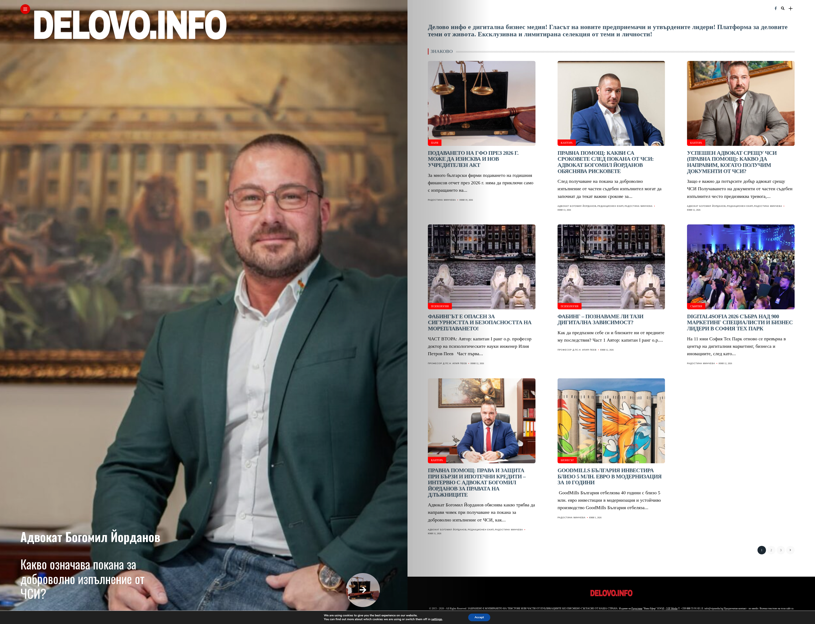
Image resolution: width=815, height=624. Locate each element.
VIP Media (671, 608)
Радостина (636, 608)
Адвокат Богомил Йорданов (90, 536)
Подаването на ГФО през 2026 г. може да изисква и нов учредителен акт (473, 159)
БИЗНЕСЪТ (567, 460)
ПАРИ (434, 142)
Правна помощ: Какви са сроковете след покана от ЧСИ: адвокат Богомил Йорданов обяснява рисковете (606, 162)
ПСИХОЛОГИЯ (440, 306)
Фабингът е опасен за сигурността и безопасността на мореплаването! (479, 322)
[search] (782, 8)
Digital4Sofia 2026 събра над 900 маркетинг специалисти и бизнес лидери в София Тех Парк (740, 322)
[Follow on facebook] (776, 8)
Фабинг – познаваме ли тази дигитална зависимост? (600, 319)
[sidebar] (791, 8)
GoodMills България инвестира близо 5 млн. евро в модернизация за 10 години (610, 476)
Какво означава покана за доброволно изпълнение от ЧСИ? (82, 578)
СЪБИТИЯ (696, 306)
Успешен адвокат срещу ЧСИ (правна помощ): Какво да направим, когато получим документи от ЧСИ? (732, 162)
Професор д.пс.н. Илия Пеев (447, 363)
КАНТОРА (567, 142)
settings (436, 619)
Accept (479, 617)
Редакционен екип (610, 206)
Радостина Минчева (442, 199)
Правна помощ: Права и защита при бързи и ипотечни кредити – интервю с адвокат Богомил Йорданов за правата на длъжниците (477, 482)
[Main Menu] (25, 9)
